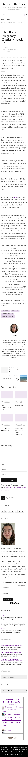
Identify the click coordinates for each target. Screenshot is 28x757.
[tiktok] (16, 511)
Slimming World (18, 644)
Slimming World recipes (8, 645)
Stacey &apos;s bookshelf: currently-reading (12, 701)
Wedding (9, 622)
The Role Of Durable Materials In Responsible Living (11, 618)
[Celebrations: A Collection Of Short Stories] (3, 707)
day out (15, 197)
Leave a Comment (7, 52)
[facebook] (12, 511)
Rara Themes (6, 752)
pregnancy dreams (8, 316)
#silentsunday (19, 405)
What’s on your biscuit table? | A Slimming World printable (11, 655)
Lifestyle (3, 622)
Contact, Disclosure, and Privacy (14, 754)
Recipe (11, 644)
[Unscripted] (3, 730)
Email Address (6, 587)
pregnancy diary (7, 313)
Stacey (6, 47)
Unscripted (8, 730)
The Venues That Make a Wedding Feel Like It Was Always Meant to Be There (13, 625)
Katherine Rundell (6, 726)
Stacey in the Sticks (14, 4)
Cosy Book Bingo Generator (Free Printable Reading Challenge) (11, 631)
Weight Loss (18, 645)
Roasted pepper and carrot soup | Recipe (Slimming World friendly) (12, 663)
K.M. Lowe (4, 711)
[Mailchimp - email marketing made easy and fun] (14, 604)
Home (2, 615)
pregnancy (15, 311)
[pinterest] (22, 511)
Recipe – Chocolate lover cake (6, 407)
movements (5, 311)
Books (3, 628)
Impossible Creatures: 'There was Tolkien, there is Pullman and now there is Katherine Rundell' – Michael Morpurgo (12, 720)
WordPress (22, 752)
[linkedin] (2, 511)
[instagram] (5, 511)
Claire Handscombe (9, 731)
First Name (5, 593)
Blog (3, 27)
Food (2, 644)
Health (7, 644)
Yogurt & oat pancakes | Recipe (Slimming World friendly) (11, 648)
